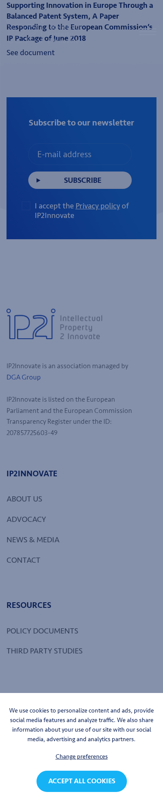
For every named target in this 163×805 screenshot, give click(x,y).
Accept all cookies (81, 781)
